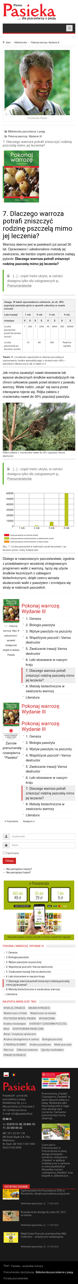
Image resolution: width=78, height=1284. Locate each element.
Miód (6, 1028)
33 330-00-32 (14, 1127)
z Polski (25, 1197)
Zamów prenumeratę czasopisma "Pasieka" (12, 750)
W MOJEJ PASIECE (14, 1008)
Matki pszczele (62, 1044)
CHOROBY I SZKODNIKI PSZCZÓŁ (48, 1023)
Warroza (8, 1049)
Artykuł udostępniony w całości (21, 1039)
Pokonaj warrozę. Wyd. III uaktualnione (11, 630)
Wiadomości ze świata (43, 1013)
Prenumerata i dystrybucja (19, 1272)
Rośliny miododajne (15, 1023)
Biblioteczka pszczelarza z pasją (26, 131)
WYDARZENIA (47, 1018)
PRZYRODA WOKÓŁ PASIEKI (20, 1018)
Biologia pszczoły (52, 1039)
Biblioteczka (21, 42)
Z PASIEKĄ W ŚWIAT (15, 1044)
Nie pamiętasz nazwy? (19, 869)
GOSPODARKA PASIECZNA (28, 1028)
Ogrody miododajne (52, 1049)
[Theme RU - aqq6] (29, 12)
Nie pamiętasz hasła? (18, 872)
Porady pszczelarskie (16, 1278)
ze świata (26, 1219)
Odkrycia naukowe (27, 1049)
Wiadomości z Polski (15, 1013)
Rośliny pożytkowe (40, 1044)
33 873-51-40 (14, 1124)
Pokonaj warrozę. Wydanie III (45, 42)
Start (8, 42)
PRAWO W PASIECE (15, 1055)
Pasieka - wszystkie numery (27, 1266)
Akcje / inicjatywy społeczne (20, 1034)
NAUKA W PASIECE (39, 1008)
